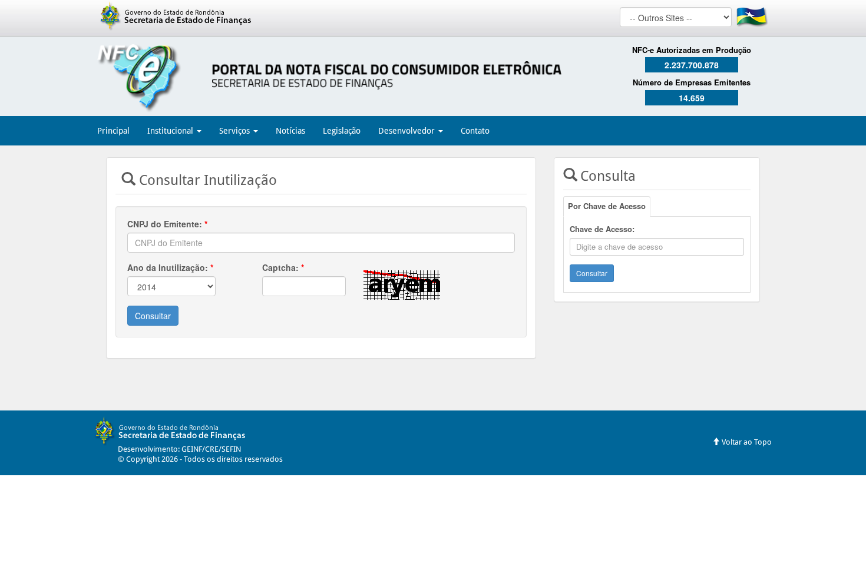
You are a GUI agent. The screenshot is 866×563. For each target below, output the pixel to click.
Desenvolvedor (407, 130)
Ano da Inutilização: (170, 267)
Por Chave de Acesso (607, 205)
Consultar (153, 316)
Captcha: (283, 267)
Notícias (290, 130)
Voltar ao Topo (746, 442)
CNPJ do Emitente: (167, 224)
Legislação (342, 130)
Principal (113, 130)
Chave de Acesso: (602, 229)
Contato (475, 130)
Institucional (171, 130)
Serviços (235, 130)
